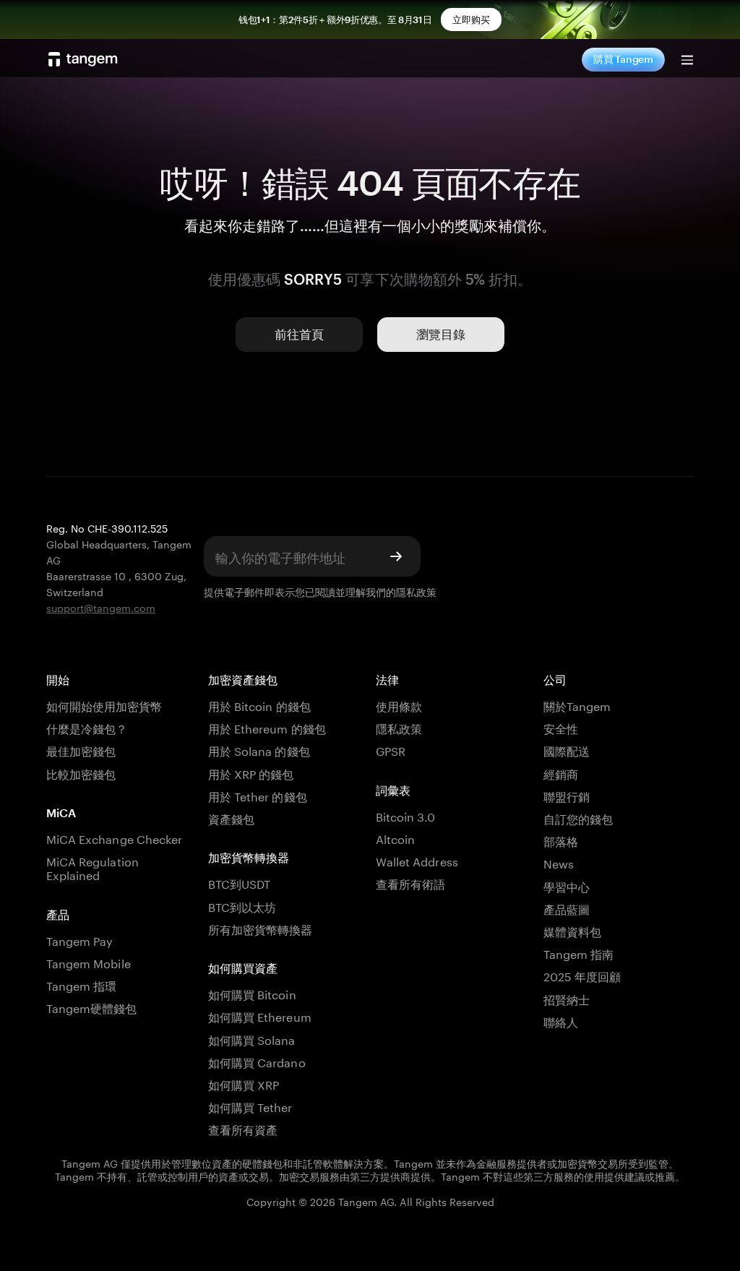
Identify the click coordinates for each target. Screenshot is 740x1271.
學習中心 (566, 885)
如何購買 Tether (250, 1106)
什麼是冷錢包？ (86, 727)
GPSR (390, 750)
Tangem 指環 (81, 984)
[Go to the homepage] (83, 59)
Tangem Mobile (88, 962)
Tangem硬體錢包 (91, 1007)
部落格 (560, 840)
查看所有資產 (243, 1128)
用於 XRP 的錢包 (250, 773)
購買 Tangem (623, 59)
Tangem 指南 (578, 953)
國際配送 (566, 750)
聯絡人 (560, 1020)
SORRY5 (313, 279)
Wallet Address (417, 860)
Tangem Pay (79, 940)
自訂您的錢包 (578, 817)
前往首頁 (299, 334)
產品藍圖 (566, 908)
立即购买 (471, 19)
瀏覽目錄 (440, 334)
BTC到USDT (239, 882)
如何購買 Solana (252, 1039)
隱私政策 (416, 591)
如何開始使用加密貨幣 (104, 705)
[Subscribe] (396, 556)
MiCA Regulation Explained (92, 867)
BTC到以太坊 (242, 906)
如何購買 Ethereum (259, 1015)
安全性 (560, 727)
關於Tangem (577, 705)
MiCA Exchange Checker (114, 838)
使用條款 (399, 705)
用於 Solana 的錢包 (259, 750)
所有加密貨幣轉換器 (260, 928)
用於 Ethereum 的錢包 (267, 727)
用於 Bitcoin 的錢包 (259, 705)
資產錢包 (231, 817)
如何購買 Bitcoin (252, 993)
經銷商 (560, 773)
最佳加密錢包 (81, 750)
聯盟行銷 (566, 795)
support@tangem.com (100, 607)
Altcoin (395, 838)
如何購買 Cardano (257, 1061)
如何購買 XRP (243, 1083)
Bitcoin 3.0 (406, 815)
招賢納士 (566, 998)
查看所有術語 (410, 882)
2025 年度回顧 (582, 975)
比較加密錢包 (81, 773)
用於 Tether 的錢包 (257, 795)
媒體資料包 (572, 930)
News (558, 862)
